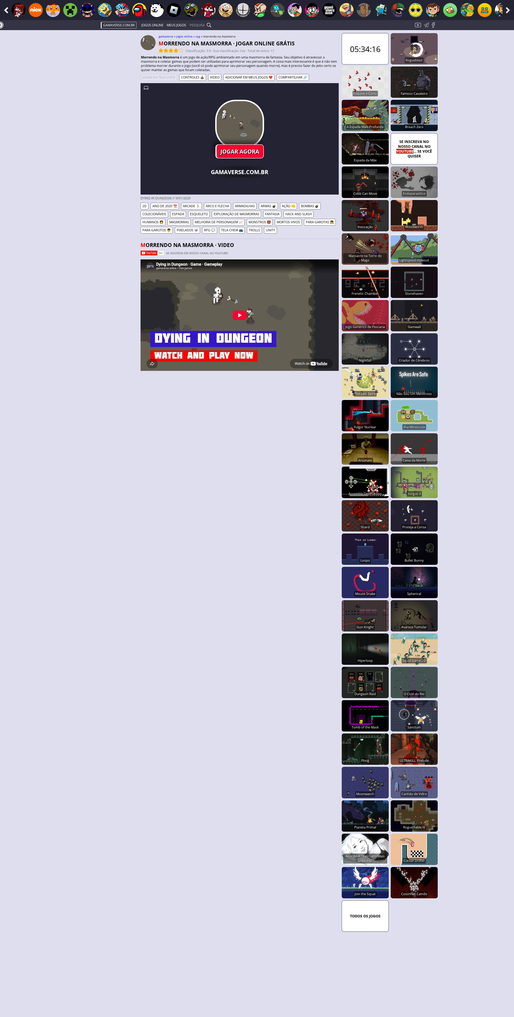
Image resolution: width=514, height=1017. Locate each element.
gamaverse (166, 36)
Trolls (254, 230)
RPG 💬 (209, 230)
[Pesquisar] (209, 25)
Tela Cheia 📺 (232, 230)
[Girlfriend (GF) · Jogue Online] (208, 10)
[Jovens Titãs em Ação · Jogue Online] (312, 10)
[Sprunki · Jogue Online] (416, 10)
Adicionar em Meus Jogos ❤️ (249, 77)
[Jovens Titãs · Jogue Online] (295, 10)
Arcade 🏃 (191, 206)
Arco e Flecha (217, 206)
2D (144, 206)
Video (214, 77)
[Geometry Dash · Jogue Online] (485, 10)
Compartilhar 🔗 (292, 77)
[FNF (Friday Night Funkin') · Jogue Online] (18, 10)
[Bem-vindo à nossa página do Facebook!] (435, 27)
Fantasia (272, 214)
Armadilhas (245, 206)
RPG (198, 36)
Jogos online (152, 25)
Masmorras (179, 222)
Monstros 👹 (260, 222)
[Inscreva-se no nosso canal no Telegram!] (427, 27)
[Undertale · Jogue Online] (157, 10)
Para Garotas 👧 (320, 222)
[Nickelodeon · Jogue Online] (36, 10)
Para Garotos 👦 (156, 230)
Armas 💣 (268, 206)
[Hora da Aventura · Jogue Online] (381, 10)
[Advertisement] (106, 95)
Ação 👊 (288, 206)
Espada (178, 214)
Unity (270, 230)
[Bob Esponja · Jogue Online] (105, 10)
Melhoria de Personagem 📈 (219, 222)
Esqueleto (199, 214)
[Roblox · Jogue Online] (174, 10)
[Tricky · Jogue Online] (398, 10)
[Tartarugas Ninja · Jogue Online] (467, 10)
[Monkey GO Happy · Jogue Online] (53, 10)
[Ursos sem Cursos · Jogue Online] (364, 10)
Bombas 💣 (310, 206)
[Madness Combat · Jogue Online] (243, 10)
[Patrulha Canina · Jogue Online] (502, 10)
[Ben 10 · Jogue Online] (433, 10)
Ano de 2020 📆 (164, 206)
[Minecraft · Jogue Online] (70, 10)
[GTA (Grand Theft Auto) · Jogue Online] (329, 10)
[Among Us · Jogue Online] (139, 10)
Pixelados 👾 (187, 230)
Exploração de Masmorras (236, 214)
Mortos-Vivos (288, 222)
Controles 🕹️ (192, 77)
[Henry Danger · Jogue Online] (347, 10)
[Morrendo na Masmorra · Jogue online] (239, 124)
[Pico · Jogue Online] (260, 10)
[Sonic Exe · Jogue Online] (88, 10)
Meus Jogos (176, 25)
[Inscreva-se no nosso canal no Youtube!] (418, 27)
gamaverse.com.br (119, 25)
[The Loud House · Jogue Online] (226, 10)
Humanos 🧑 (152, 222)
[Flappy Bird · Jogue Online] (450, 10)
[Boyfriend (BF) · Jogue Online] (122, 10)
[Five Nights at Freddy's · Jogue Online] (191, 10)
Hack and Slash (298, 214)
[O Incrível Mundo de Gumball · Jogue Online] (277, 10)
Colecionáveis (154, 214)
